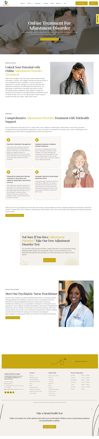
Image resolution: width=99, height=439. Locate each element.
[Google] (13, 392)
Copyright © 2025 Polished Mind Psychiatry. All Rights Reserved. (49, 402)
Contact (52, 3)
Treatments (37, 3)
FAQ (65, 3)
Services (29, 3)
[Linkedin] (11, 392)
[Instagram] (5, 392)
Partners (58, 3)
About (22, 3)
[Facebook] (8, 392)
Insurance (46, 3)
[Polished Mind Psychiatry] (84, 361)
